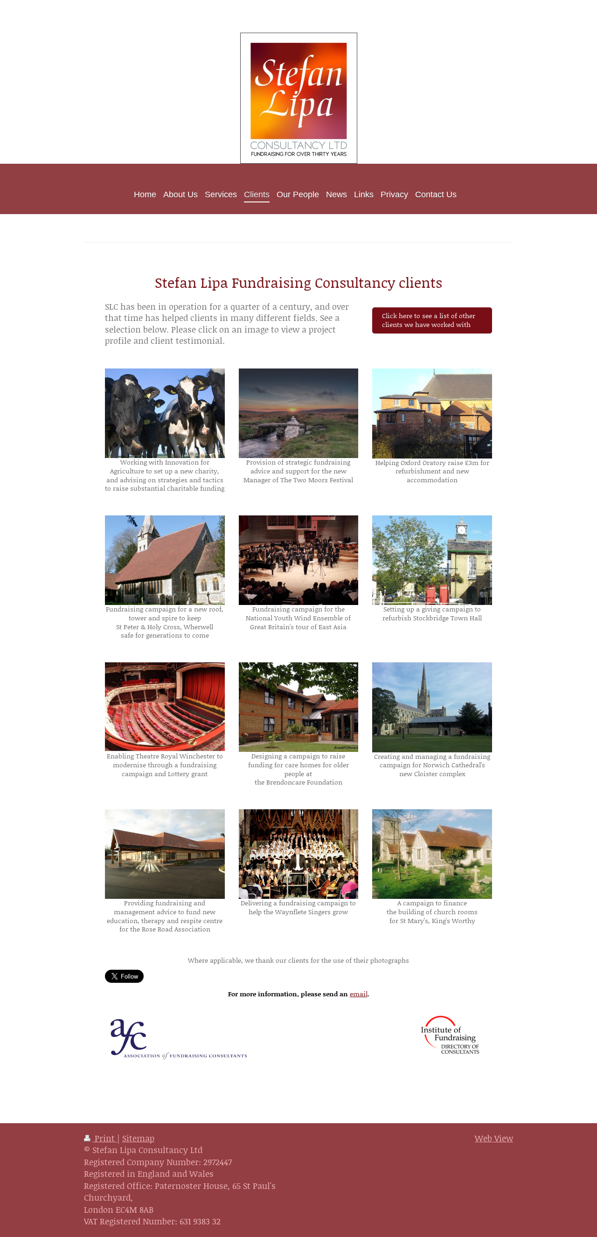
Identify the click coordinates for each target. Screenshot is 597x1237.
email (359, 994)
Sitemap (138, 1138)
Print (104, 1138)
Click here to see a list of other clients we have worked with (428, 320)
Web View (494, 1138)
